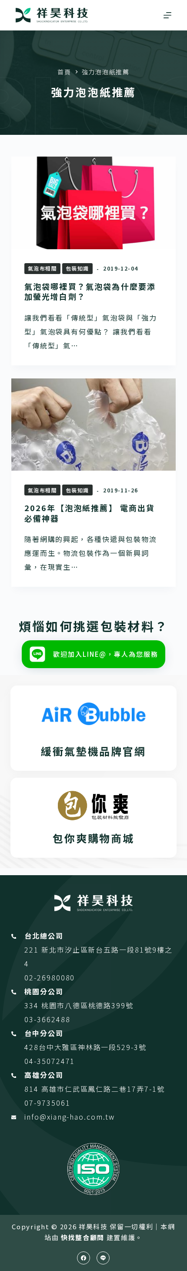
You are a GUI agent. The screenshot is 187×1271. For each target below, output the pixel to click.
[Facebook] (83, 1257)
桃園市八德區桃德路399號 (87, 1005)
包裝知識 (77, 268)
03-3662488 (47, 1019)
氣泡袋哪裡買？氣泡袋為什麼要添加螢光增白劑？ (90, 291)
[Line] (103, 1257)
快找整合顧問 (82, 1237)
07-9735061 (47, 1102)
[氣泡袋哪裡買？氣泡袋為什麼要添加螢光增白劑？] (93, 203)
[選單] (167, 15)
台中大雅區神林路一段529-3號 (93, 1047)
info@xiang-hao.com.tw (69, 1116)
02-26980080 (49, 977)
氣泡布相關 (42, 268)
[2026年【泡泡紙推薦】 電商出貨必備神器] (93, 424)
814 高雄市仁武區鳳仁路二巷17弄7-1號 (94, 1089)
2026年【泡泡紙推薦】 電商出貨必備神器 (89, 512)
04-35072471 (49, 1061)
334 (32, 1005)
